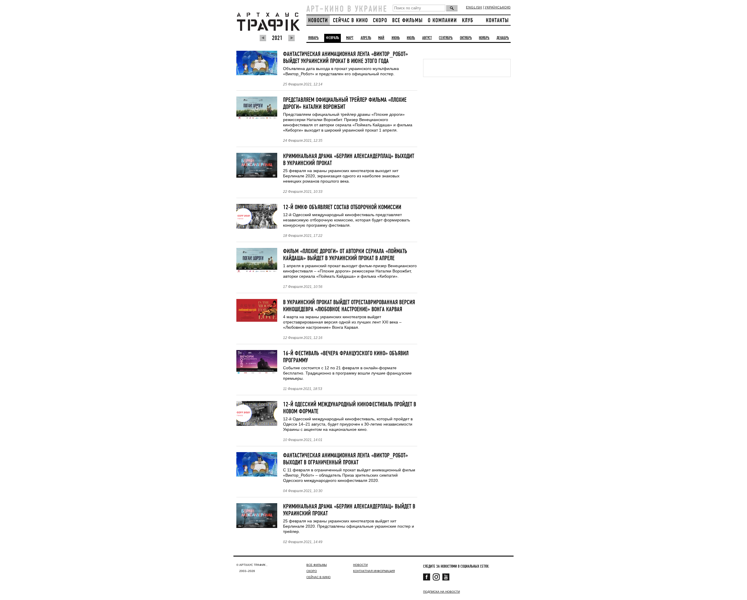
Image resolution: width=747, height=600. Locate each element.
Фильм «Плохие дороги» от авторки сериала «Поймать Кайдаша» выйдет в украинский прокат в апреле (345, 255)
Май (381, 38)
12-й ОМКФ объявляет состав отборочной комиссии (342, 207)
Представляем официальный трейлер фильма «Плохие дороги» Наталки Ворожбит (344, 104)
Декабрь (503, 38)
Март (349, 38)
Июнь (396, 38)
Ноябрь (484, 38)
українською (498, 7)
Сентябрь (446, 38)
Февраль (332, 38)
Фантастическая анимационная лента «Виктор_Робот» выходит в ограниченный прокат (345, 459)
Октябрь (466, 38)
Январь (313, 38)
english (474, 7)
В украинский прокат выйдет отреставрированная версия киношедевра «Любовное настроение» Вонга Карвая (349, 306)
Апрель (366, 38)
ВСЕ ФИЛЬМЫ (407, 20)
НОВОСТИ (318, 20)
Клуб (467, 20)
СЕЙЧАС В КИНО (350, 20)
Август (427, 38)
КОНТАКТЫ (497, 20)
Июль (411, 38)
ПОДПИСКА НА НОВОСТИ (441, 591)
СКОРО (380, 20)
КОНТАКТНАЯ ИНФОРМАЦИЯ (374, 571)
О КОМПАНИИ (442, 20)
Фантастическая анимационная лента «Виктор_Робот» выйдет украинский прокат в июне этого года (345, 58)
